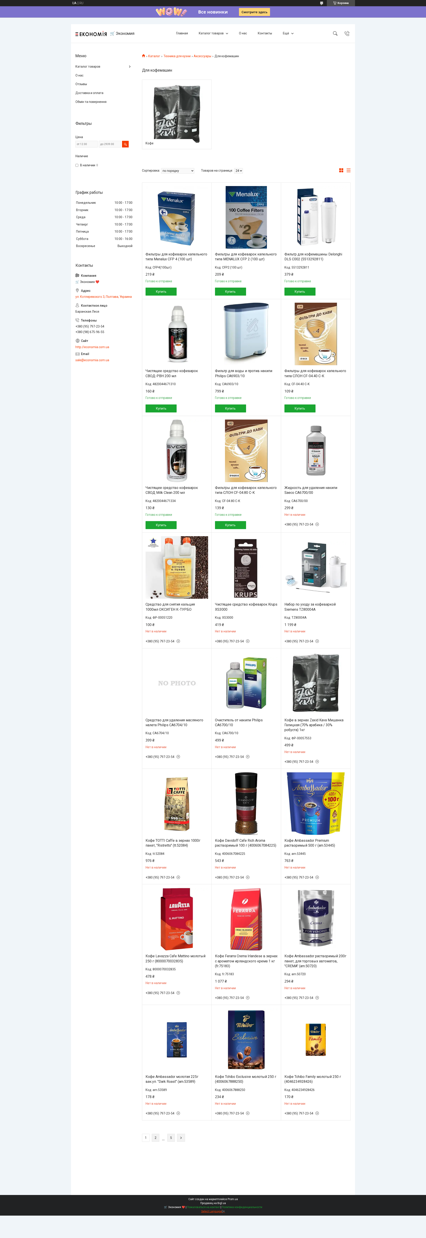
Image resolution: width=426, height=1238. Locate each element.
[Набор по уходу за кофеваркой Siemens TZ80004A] (315, 567)
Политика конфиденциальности (242, 1207)
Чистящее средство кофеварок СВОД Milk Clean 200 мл (172, 490)
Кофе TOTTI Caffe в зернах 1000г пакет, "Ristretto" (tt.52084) (173, 843)
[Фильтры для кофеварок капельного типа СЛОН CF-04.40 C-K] (315, 334)
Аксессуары (202, 56)
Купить (161, 291)
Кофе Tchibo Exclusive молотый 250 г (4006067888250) (245, 1079)
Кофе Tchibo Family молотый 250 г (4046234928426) (312, 1079)
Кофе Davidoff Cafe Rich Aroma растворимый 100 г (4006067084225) (245, 843)
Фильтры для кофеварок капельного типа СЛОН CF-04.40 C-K (315, 373)
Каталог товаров (211, 33)
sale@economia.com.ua (92, 360)
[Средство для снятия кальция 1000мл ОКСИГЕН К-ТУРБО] (177, 567)
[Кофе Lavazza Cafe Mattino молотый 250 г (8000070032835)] (177, 919)
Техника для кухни (177, 56)
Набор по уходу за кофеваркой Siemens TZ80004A (310, 606)
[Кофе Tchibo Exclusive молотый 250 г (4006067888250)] (246, 1039)
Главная (182, 33)
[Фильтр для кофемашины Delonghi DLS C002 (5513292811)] (315, 217)
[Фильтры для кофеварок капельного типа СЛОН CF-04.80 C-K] (246, 451)
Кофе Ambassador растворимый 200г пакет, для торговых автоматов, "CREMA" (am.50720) (315, 961)
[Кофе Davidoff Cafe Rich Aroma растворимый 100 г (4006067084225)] (246, 803)
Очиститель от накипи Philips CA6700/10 (239, 722)
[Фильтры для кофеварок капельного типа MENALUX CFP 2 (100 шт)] (246, 217)
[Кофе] (177, 114)
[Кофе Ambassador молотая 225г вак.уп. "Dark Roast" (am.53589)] (177, 1039)
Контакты (265, 33)
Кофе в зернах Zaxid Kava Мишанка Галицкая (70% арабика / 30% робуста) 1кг (313, 725)
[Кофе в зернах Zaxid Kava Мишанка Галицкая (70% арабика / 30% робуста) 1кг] (315, 683)
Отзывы (81, 84)
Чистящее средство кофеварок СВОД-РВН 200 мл (172, 373)
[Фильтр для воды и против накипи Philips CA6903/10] (246, 334)
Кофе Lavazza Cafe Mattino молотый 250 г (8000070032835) (175, 958)
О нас (243, 33)
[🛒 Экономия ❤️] (91, 33)
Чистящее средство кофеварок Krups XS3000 (246, 606)
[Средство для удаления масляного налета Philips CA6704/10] (177, 683)
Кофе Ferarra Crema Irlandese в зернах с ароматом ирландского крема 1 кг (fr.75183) (246, 961)
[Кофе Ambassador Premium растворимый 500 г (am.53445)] (315, 803)
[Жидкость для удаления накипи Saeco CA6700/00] (315, 451)
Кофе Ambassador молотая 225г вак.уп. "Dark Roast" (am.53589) (172, 1079)
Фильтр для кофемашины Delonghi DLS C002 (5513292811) (313, 256)
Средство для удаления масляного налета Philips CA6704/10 (174, 722)
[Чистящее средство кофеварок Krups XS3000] (246, 567)
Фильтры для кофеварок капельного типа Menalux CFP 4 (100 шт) (176, 256)
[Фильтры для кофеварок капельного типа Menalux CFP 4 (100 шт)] (177, 217)
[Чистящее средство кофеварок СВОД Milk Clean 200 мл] (177, 451)
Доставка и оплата (89, 93)
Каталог (154, 56)
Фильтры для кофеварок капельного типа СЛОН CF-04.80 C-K (246, 490)
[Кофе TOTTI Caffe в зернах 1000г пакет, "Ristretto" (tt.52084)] (177, 803)
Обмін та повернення (90, 102)
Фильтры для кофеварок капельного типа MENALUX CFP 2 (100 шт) (246, 256)
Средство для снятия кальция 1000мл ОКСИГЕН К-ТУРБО (170, 606)
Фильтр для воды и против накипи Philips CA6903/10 (243, 373)
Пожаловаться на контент (203, 1207)
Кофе (150, 143)
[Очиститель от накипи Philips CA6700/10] (246, 683)
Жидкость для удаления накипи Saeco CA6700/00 (310, 490)
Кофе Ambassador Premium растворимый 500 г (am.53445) (309, 843)
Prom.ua (233, 1199)
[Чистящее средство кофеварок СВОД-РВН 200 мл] (177, 334)
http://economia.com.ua (92, 347)
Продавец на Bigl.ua (213, 1203)
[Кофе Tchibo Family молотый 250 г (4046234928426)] (315, 1039)
